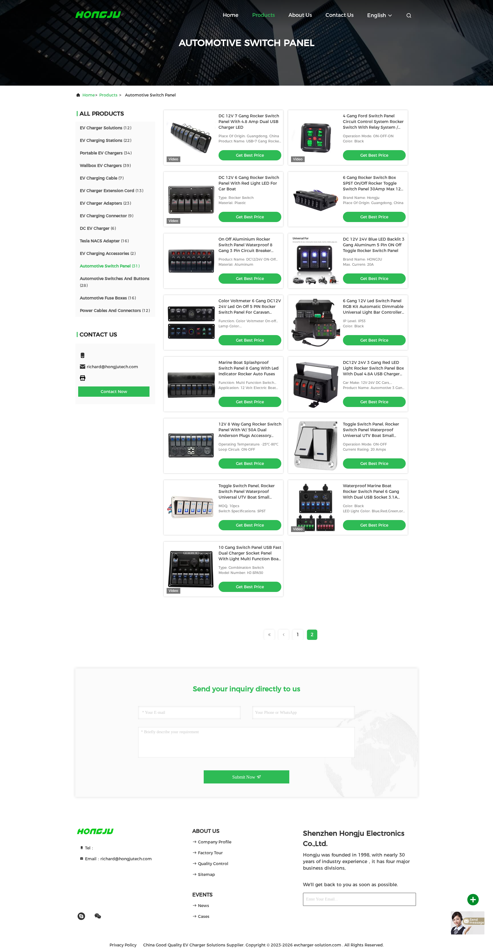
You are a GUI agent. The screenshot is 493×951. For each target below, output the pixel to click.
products (108, 95)
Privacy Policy (123, 945)
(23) (105, 203)
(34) (106, 153)
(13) (111, 190)
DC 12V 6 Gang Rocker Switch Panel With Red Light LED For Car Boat (249, 183)
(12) (105, 127)
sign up (401, 899)
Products (263, 15)
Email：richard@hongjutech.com (118, 858)
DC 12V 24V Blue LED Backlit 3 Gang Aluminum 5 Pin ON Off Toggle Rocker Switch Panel (374, 245)
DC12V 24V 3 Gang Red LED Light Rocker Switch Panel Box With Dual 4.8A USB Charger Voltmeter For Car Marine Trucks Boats (373, 374)
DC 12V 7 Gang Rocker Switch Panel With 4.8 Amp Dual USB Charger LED (249, 121)
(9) (106, 215)
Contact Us (339, 15)
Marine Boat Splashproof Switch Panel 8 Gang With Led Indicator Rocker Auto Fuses (249, 368)
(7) (102, 178)
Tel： (89, 848)
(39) (105, 165)
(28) (114, 282)
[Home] (98, 14)
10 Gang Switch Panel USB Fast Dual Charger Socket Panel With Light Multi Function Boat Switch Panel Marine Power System (250, 559)
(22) (105, 140)
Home (231, 15)
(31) (110, 266)
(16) (104, 240)
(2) (108, 253)
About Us (300, 15)
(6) (98, 228)
